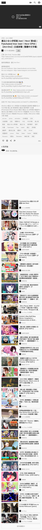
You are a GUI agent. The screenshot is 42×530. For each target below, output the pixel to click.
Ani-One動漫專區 (25, 208)
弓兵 (25, 130)
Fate (17, 127)
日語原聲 (4, 121)
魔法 (28, 127)
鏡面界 (4, 130)
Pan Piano (24, 218)
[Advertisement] (21, 32)
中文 (23, 121)
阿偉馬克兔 (24, 281)
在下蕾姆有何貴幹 (25, 385)
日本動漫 (25, 118)
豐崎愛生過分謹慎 (25, 270)
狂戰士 (12, 136)
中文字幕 (29, 121)
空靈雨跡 (23, 354)
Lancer (12, 133)
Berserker (19, 136)
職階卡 (19, 130)
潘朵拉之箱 (12, 130)
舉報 (39, 141)
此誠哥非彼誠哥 (25, 249)
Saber (23, 133)
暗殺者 (35, 133)
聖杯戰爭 (30, 124)
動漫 (3, 124)
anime (10, 118)
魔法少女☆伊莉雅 (12, 124)
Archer (30, 130)
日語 (11, 121)
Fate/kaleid (10, 127)
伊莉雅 (34, 127)
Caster (29, 133)
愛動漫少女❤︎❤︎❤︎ (25, 239)
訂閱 (18, 51)
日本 (31, 118)
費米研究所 (24, 448)
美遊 (33, 136)
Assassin (5, 136)
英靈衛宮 (4, 133)
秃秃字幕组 (24, 406)
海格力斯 (26, 136)
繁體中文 (17, 121)
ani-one (4, 118)
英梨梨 (23, 260)
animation (17, 118)
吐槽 (3, 127)
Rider (17, 133)
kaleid (22, 127)
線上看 (37, 121)
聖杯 (36, 124)
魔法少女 (22, 124)
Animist (23, 323)
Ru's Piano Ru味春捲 (26, 312)
